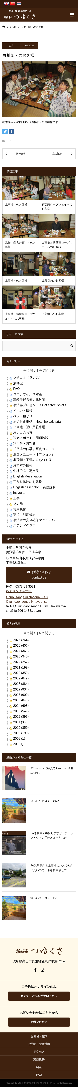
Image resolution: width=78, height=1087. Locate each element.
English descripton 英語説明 (34, 487)
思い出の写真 (22, 432)
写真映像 (19, 509)
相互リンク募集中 (19, 591)
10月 (11, 45)
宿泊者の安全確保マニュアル (34, 520)
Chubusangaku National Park (27, 597)
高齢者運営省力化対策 (29, 399)
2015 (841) (21, 700)
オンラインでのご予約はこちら (39, 995)
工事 (16, 498)
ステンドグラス (24, 525)
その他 (18, 503)
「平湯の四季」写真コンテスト (35, 449)
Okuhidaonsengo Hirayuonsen (27, 601)
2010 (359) (21, 727)
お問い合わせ (39, 1021)
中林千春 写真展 (26, 471)
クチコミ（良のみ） (27, 377)
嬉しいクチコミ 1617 (44, 800)
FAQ (16, 388)
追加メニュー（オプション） (34, 454)
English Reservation (27, 476)
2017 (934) (21, 689)
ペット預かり (22, 416)
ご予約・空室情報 (39, 1044)
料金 (39, 1067)
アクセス (39, 1051)
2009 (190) (21, 733)
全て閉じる (47, 370)
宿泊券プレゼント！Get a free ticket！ (40, 405)
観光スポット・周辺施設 (30, 438)
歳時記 (18, 383)
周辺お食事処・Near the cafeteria (37, 421)
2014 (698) (21, 705)
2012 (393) (21, 716)
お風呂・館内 (39, 1036)
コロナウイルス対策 (27, 394)
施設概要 (39, 1059)
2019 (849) (21, 678)
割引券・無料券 (24, 443)
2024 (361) (21, 651)
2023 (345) (21, 656)
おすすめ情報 (22, 465)
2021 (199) (21, 667)
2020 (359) (21, 673)
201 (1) (18, 744)
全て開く (29, 370)
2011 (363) (20, 722)
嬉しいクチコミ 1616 (44, 898)
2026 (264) (21, 640)
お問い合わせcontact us (41, 574)
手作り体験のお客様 (27, 481)
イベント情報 (22, 410)
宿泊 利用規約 (24, 514)
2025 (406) (21, 645)
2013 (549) (21, 711)
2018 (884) (21, 683)
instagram (20, 492)
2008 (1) (19, 738)
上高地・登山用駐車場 (29, 427)
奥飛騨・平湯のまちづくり (32, 460)
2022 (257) (21, 662)
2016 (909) (21, 695)
